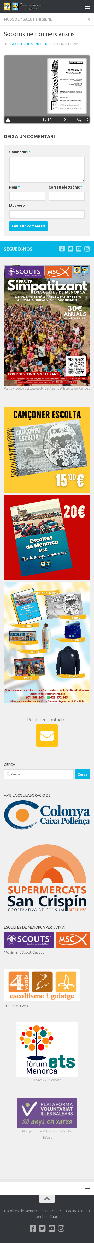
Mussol (12, 19)
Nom (14, 187)
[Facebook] (62, 249)
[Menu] (87, 6)
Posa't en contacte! (47, 719)
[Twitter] (70, 249)
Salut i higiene (37, 19)
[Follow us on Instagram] (87, 249)
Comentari (19, 152)
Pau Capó (50, 1216)
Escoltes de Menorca (28, 44)
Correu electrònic (65, 187)
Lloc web (17, 205)
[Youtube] (78, 249)
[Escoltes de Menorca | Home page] (30, 6)
